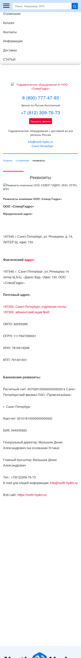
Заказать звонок (40, 121)
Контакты (10, 32)
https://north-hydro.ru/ (32, 494)
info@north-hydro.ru (40, 142)
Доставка (10, 50)
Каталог (9, 23)
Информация (13, 41)
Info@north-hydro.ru (64, 483)
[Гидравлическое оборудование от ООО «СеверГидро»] (40, 86)
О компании (11, 13)
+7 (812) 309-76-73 (40, 112)
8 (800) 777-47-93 (40, 97)
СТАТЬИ (9, 59)
